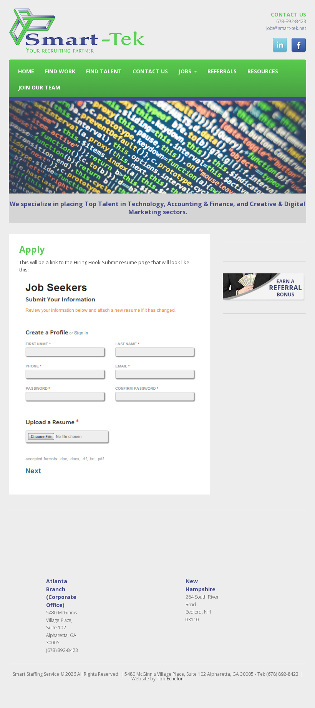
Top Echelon (170, 678)
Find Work (60, 71)
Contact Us (150, 71)
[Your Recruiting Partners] (77, 49)
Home (26, 71)
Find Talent (104, 71)
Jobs (185, 71)
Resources (262, 71)
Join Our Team (39, 87)
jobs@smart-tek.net (286, 28)
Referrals (222, 71)
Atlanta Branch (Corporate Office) (61, 593)
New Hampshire (201, 585)
